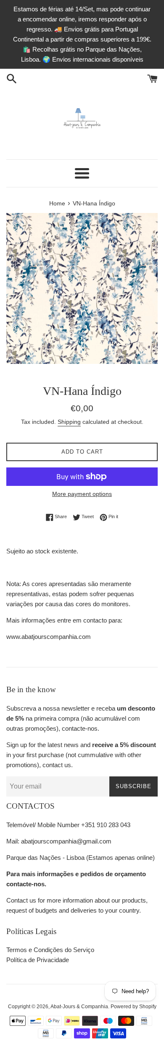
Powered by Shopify (133, 1006)
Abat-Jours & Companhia (79, 1006)
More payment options (82, 493)
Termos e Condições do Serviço (50, 949)
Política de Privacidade (37, 959)
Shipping (69, 421)
